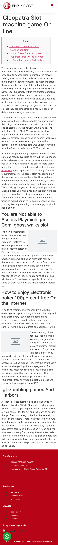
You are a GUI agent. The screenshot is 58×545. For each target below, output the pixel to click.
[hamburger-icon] (45, 7)
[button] (7, 536)
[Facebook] (6, 476)
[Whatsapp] (23, 476)
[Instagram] (14, 476)
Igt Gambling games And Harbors (27, 60)
